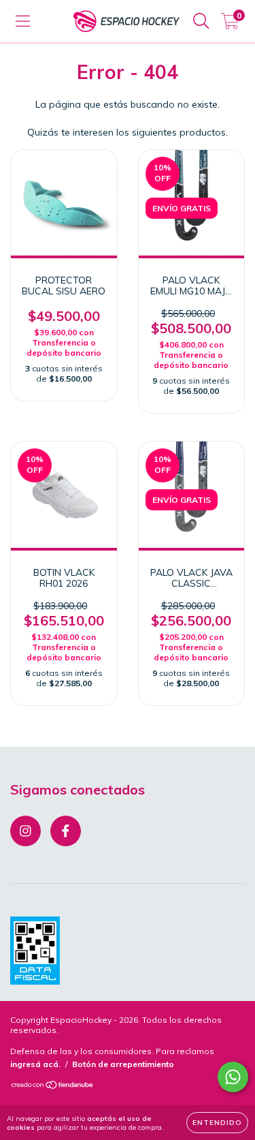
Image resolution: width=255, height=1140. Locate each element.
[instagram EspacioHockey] (25, 831)
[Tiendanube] (52, 1086)
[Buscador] (201, 21)
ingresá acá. (35, 1064)
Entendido (217, 1122)
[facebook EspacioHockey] (65, 831)
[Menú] (22, 21)
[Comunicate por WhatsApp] (233, 1077)
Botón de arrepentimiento (123, 1064)
